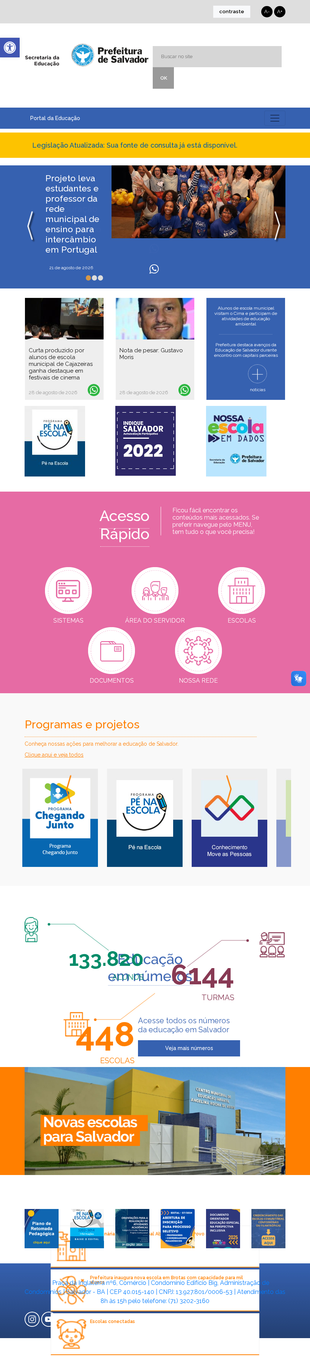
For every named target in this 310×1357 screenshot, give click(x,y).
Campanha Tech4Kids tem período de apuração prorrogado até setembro (73, 203)
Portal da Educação (55, 118)
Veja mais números (189, 1048)
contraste (231, 11)
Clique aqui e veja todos (54, 755)
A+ (279, 11)
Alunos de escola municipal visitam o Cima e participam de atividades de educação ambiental (245, 316)
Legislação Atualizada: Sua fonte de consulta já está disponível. (134, 145)
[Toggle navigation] (274, 118)
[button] (10, 47)
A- (267, 11)
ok (163, 78)
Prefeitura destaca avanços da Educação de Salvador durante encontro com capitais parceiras (246, 350)
